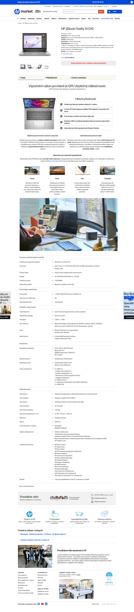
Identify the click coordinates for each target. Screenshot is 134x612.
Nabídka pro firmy (43, 591)
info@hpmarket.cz (100, 498)
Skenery (53, 18)
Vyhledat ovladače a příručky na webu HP (34, 540)
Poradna (20, 588)
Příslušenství (62, 18)
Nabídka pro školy (43, 594)
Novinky (117, 18)
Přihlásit (114, 6)
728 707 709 (98, 495)
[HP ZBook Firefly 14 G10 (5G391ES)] (34, 45)
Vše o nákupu (98, 6)
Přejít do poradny (100, 502)
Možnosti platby (23, 578)
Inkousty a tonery (74, 18)
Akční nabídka (42, 580)
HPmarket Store (57, 6)
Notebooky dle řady (36, 534)
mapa (78, 575)
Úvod (19, 23)
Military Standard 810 (54, 161)
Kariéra (40, 585)
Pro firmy (48, 6)
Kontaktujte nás (23, 585)
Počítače (23, 18)
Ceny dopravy (22, 575)
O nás (105, 6)
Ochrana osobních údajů (25, 593)
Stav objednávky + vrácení (26, 580)
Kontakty (67, 6)
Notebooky (31, 18)
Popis (22, 77)
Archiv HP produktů (24, 590)
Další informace (67, 54)
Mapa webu (95, 604)
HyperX (83, 18)
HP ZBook (47, 534)
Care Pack (96, 18)
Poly (89, 18)
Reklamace (21, 583)
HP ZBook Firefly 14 (59, 534)
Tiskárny (46, 18)
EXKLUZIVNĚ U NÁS (107, 18)
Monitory (39, 18)
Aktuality (40, 583)
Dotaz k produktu (78, 77)
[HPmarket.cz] (27, 12)
